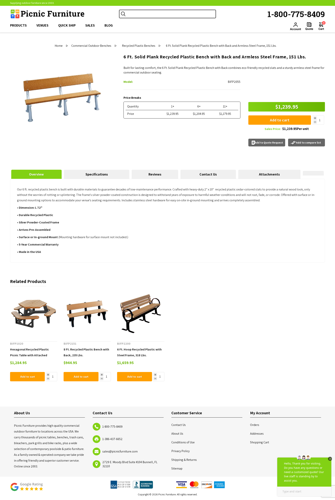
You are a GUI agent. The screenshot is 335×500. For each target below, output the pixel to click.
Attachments (269, 174)
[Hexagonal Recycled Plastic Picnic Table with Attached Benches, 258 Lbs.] (33, 313)
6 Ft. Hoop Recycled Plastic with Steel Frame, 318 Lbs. (139, 352)
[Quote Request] (309, 26)
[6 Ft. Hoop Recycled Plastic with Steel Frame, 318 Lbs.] (140, 313)
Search (123, 14)
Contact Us (208, 174)
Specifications (96, 174)
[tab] (36, 174)
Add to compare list (308, 142)
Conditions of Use (183, 442)
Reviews (155, 174)
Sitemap (176, 468)
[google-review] (26, 489)
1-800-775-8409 (296, 14)
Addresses (257, 434)
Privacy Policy (180, 451)
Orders (254, 425)
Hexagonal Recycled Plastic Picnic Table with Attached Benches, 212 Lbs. (29, 355)
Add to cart (279, 120)
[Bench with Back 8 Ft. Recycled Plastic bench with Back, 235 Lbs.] (87, 313)
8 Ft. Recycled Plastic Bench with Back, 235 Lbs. (86, 352)
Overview (36, 174)
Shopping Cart (259, 442)
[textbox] (171, 14)
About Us (177, 434)
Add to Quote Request (269, 142)
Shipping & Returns (184, 460)
